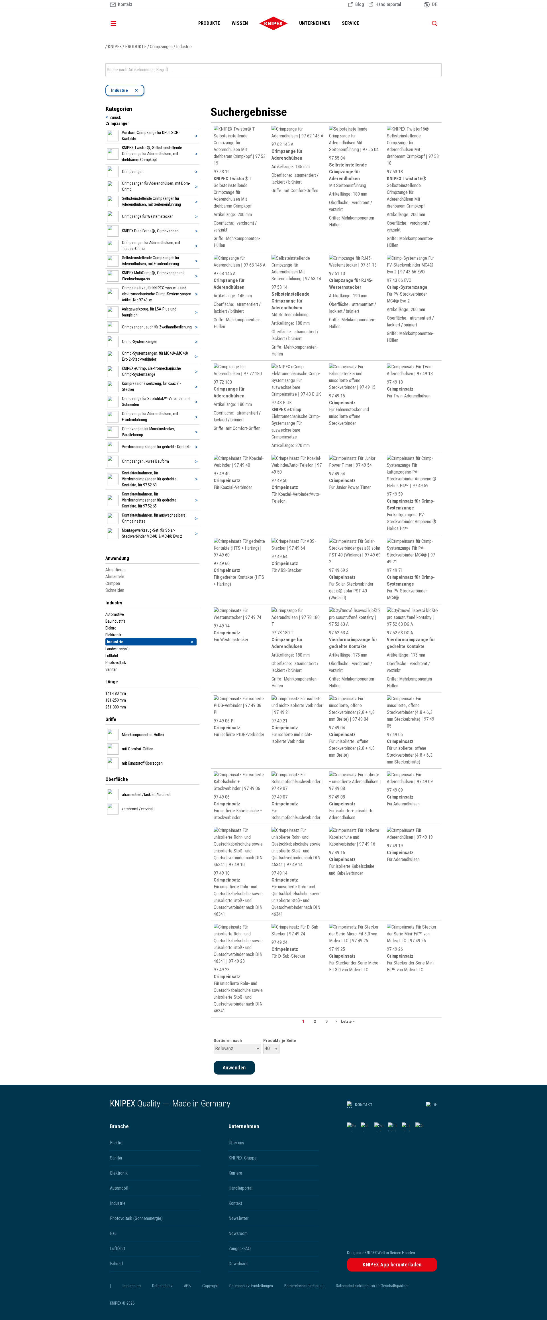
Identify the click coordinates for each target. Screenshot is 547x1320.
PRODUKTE (209, 23)
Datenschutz (162, 1286)
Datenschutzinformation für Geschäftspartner (372, 1286)
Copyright (210, 1286)
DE (435, 1104)
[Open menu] (121, 23)
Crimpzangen (161, 46)
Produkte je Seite (279, 1040)
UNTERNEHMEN (314, 23)
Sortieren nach (228, 1040)
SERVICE (350, 23)
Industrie (184, 46)
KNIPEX (115, 46)
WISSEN (240, 23)
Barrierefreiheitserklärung (304, 1286)
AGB (187, 1286)
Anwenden (437, 70)
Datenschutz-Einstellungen (251, 1286)
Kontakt (363, 1104)
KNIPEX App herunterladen (392, 1265)
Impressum (132, 1286)
